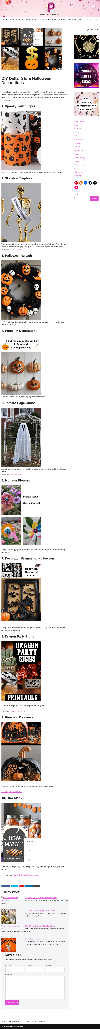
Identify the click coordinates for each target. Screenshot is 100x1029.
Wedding (77, 176)
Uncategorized (79, 165)
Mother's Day (78, 150)
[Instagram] (76, 187)
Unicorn (77, 168)
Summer (77, 161)
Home (5, 19)
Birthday (77, 125)
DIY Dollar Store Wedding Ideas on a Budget (40, 911)
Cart (95, 19)
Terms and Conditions (29, 1021)
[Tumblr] (90, 183)
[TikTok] (95, 183)
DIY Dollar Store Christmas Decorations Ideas (41, 898)
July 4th (77, 147)
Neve (3, 1026)
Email (28, 966)
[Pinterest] (76, 183)
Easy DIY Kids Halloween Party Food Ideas (40, 926)
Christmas (19, 19)
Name (8, 966)
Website (49, 966)
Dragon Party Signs (18, 711)
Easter (81, 19)
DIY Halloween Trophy (33, 939)
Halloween (62, 19)
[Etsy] (81, 183)
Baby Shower (51, 19)
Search (76, 194)
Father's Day (78, 139)
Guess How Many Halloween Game (26, 875)
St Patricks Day (79, 158)
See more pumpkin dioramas (11, 792)
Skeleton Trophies (16, 249)
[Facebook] (85, 183)
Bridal (42, 19)
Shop (12, 19)
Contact (88, 19)
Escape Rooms (31, 19)
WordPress (19, 1026)
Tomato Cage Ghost (17, 474)
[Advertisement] (86, 234)
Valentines (72, 19)
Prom (76, 154)
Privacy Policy (14, 1021)
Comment (9, 974)
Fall (75, 136)
